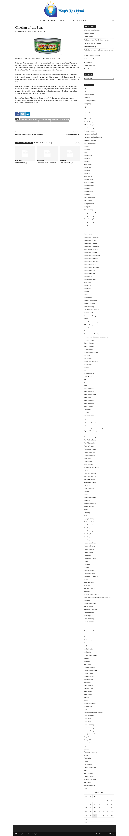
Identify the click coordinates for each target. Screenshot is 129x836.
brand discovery (88, 179)
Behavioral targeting (89, 125)
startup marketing (89, 731)
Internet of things (89, 506)
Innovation (87, 491)
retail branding (88, 682)
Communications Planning (91, 334)
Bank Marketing (88, 122)
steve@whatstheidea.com (91, 734)
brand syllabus (88, 276)
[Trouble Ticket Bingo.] (70, 153)
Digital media (87, 397)
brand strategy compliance (91, 243)
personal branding (89, 612)
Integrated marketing (90, 497)
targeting (86, 749)
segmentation (88, 706)
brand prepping (88, 225)
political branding (89, 622)
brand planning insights (90, 213)
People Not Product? (90, 69)
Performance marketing (90, 609)
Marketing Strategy (89, 546)
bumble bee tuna (33, 119)
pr (84, 628)
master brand (87, 555)
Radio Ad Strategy (21, 163)
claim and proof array (90, 316)
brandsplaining (88, 297)
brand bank (87, 158)
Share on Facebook (17, 114)
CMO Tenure (87, 319)
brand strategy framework (91, 261)
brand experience (89, 185)
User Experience (88, 773)
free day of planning (89, 452)
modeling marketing (89, 573)
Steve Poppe (20, 31)
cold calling (87, 328)
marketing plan (88, 540)
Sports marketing (89, 728)
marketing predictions (90, 543)
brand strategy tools (89, 273)
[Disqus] (47, 190)
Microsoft (86, 567)
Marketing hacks (88, 537)
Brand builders (88, 164)
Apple (85, 107)
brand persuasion (89, 203)
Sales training (88, 694)
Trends (86, 761)
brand (85, 152)
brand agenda (88, 155)
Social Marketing (89, 715)
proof (85, 646)
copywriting (87, 355)
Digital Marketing (89, 391)
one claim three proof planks (92, 594)
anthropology (87, 104)
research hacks (88, 673)
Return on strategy (89, 688)
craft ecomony (88, 358)
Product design (88, 640)
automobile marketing (90, 116)
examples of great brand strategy (93, 428)
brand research (88, 228)
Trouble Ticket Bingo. (66, 163)
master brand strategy (90, 558)
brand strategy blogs (90, 240)
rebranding (87, 661)
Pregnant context (89, 631)
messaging (87, 564)
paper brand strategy (90, 603)
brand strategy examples (91, 258)
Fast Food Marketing (90, 440)
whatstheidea (64, 121)
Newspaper (87, 591)
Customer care (88, 376)
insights (86, 494)
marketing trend (88, 552)
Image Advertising (89, 488)
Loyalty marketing (89, 519)
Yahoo (85, 788)
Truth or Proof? (88, 36)
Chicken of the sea (64, 119)
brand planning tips (89, 216)
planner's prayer (88, 615)
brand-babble (87, 288)
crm (85, 370)
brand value (24, 119)
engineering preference (90, 425)
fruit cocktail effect (89, 455)
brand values (87, 285)
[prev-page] (76, 143)
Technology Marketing (90, 752)
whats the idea (55, 121)
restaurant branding (89, 676)
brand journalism (88, 191)
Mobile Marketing (89, 570)
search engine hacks (90, 703)
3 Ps (85, 88)
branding (86, 291)
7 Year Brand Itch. (73, 134)
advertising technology (90, 100)
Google (86, 470)
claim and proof (88, 313)
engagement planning (90, 422)
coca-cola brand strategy (91, 322)
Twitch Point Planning (90, 767)
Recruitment (87, 664)
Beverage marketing (89, 131)
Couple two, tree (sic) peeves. (92, 43)
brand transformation (90, 279)
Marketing (18, 160)
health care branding (90, 476)
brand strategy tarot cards (91, 267)
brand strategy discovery (91, 252)
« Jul (85, 822)
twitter (85, 770)
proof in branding (88, 649)
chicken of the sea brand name (24, 121)
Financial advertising (90, 449)
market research (88, 525)
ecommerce (87, 409)
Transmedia (87, 758)
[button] (113, 20)
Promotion (87, 643)
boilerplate (87, 149)
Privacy (86, 637)
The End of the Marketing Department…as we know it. (99, 51)
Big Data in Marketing (90, 140)
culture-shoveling (89, 373)
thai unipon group (44, 121)
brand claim (87, 170)
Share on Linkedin (27, 114)
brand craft (87, 173)
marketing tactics (89, 549)
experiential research (90, 434)
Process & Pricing (77, 20)
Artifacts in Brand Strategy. (92, 30)
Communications (89, 331)
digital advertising (89, 388)
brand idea (87, 188)
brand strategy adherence (91, 237)
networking (87, 585)
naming (36, 121)
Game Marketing (88, 464)
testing (86, 755)
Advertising (87, 97)
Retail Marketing (88, 685)
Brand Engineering (89, 182)
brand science (88, 231)
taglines (86, 746)
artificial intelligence (89, 110)
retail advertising (88, 679)
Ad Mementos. (88, 62)
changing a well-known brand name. (48, 119)
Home (42, 20)
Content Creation (89, 343)
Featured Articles (89, 446)
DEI (85, 382)
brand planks (87, 207)
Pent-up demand (88, 606)
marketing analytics (89, 531)
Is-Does (86, 509)
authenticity (87, 113)
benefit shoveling (89, 128)
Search (86, 700)
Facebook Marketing (90, 437)
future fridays (87, 458)
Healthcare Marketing (90, 482)
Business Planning (89, 303)
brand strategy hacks (90, 264)
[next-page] (79, 143)
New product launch (89, 588)
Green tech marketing (90, 473)
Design (86, 385)
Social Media (87, 718)
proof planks (87, 652)
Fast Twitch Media (89, 443)
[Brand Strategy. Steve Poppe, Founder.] (64, 9)
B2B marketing (88, 119)
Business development (90, 300)
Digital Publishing (89, 403)
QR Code (86, 658)
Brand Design (88, 176)
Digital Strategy (88, 406)
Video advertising (89, 776)
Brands (86, 294)
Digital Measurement (90, 394)
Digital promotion (89, 400)
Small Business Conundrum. (92, 59)
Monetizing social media (91, 576)
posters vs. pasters (89, 625)
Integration (87, 500)
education (86, 413)
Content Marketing (89, 346)
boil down (86, 146)
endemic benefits (89, 416)
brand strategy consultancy (92, 246)
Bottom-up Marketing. (90, 46)
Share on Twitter (22, 114)
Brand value (87, 282)
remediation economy (90, 667)
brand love (87, 194)
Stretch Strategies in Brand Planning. (29, 134)
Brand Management (89, 197)
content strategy (88, 349)
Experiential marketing (90, 431)
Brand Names (88, 200)
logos (85, 516)
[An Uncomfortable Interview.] (47, 153)
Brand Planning (88, 210)
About (63, 20)
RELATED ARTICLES (24, 143)
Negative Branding (89, 582)
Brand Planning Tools (90, 219)
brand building (88, 167)
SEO (85, 709)
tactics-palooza (88, 743)
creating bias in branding (91, 361)
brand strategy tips (89, 270)
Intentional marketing (90, 503)
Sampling (86, 697)
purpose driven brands (90, 655)
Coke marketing (88, 325)
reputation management (90, 670)
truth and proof (88, 764)
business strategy (89, 306)
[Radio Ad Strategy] (25, 153)
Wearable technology (90, 779)
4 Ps (85, 91)
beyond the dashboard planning (93, 137)
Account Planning (89, 94)
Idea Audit (87, 485)
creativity (86, 367)
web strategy (87, 782)
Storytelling (87, 737)
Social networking (89, 725)
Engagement (87, 419)
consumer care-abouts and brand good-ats (96, 337)
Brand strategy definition (91, 249)
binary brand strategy (90, 143)
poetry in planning (89, 619)
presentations (88, 634)
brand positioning (89, 222)
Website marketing (89, 785)
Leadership (87, 512)
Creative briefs (88, 364)
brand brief (87, 161)
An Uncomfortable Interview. (46, 163)
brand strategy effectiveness (92, 255)
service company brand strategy (93, 712)
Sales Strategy (88, 691)
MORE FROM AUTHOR (42, 143)
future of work (88, 461)
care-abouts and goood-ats (91, 310)
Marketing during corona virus (92, 534)
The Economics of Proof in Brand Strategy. (96, 40)
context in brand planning (91, 352)
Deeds (85, 379)
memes (86, 561)
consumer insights (89, 340)
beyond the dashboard (90, 134)
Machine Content (89, 522)
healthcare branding (89, 479)
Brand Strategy (88, 234)
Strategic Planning (89, 740)
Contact (52, 20)
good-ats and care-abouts (91, 467)
